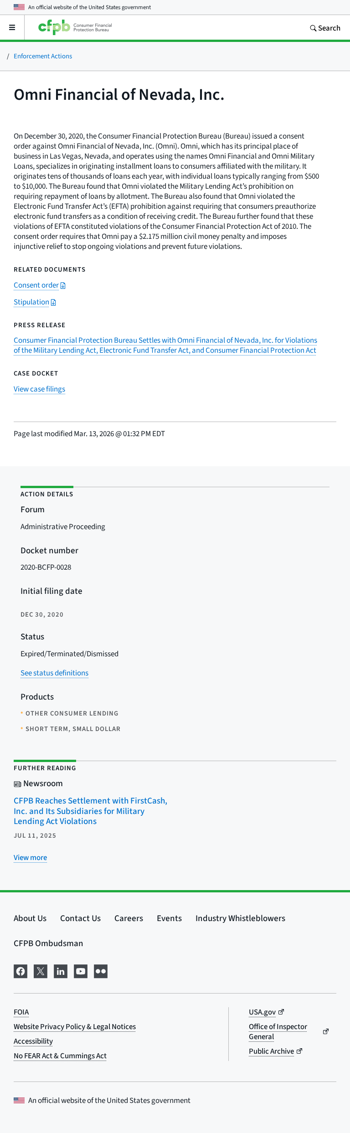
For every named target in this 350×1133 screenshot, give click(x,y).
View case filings (39, 389)
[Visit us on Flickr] (101, 970)
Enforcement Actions (43, 55)
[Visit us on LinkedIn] (60, 970)
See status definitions (54, 673)
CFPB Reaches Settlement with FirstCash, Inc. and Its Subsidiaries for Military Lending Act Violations (90, 810)
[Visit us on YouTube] (81, 970)
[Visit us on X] (40, 970)
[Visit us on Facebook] (20, 970)
